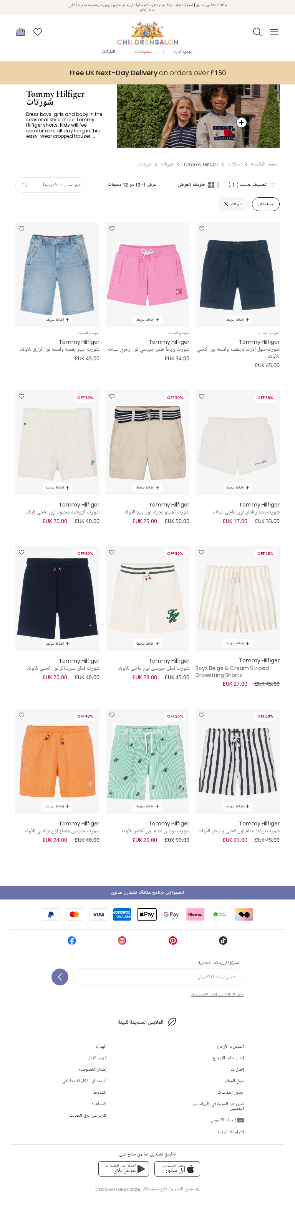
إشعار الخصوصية (92, 1069)
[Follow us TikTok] (223, 943)
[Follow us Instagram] (122, 943)
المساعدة (98, 1104)
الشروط (100, 1092)
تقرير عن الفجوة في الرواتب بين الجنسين (217, 1106)
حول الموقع (234, 1081)
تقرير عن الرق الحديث (87, 1115)
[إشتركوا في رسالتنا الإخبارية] (59, 977)
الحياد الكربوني (226, 1120)
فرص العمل (97, 1058)
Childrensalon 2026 (117, 1189)
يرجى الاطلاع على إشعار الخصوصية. (217, 994)
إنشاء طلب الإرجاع (228, 1058)
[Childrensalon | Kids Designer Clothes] (147, 29)
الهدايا (101, 1046)
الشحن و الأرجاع (230, 1046)
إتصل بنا (237, 1069)
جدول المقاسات (230, 1092)
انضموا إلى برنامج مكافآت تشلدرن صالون (147, 893)
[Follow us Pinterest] (173, 943)
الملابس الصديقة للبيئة (140, 1022)
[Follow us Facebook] (72, 943)
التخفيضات (144, 52)
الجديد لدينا (183, 52)
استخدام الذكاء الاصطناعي (83, 1081)
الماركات (108, 52)
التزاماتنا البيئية (231, 1132)
